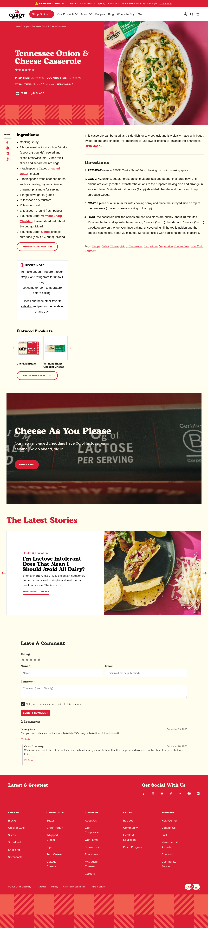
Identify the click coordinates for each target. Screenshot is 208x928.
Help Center (169, 820)
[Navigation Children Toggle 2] (76, 14)
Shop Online (40, 14)
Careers (90, 874)
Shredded (14, 842)
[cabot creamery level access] (192, 886)
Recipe (96, 246)
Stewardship (92, 847)
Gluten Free (181, 246)
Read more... (93, 146)
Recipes (100, 14)
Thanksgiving (118, 246)
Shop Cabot (27, 464)
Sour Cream (54, 854)
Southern (91, 251)
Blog (111, 14)
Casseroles (135, 246)
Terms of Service (98, 887)
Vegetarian (166, 246)
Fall (146, 246)
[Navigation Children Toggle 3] (90, 14)
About (85, 14)
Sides (105, 246)
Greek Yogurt (54, 828)
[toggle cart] (198, 14)
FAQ (164, 835)
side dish (26, 306)
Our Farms (91, 840)
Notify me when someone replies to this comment (54, 704)
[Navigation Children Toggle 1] (50, 14)
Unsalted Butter (26, 363)
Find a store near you (37, 375)
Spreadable (15, 857)
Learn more (166, 3)
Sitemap (42, 887)
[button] (14, 348)
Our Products (65, 14)
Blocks (12, 820)
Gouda (45, 231)
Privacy (54, 887)
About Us (91, 820)
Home (17, 26)
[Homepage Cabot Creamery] (17, 14)
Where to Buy (126, 14)
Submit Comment (35, 713)
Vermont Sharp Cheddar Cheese (53, 365)
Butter (50, 820)
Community (130, 828)
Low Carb (197, 246)
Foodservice (92, 854)
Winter (154, 246)
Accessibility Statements (74, 887)
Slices (12, 835)
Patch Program (132, 847)
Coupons (167, 854)
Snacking (14, 850)
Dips (49, 847)
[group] (31, 659)
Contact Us (169, 828)
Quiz (141, 14)
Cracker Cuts (16, 828)
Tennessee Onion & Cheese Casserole (49, 26)
